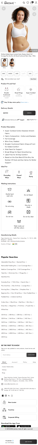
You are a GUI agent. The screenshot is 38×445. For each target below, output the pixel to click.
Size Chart (33, 79)
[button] (32, 2)
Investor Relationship (8, 367)
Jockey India (17, 429)
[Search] (24, 2)
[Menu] (2, 2)
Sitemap (4, 370)
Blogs (3, 373)
